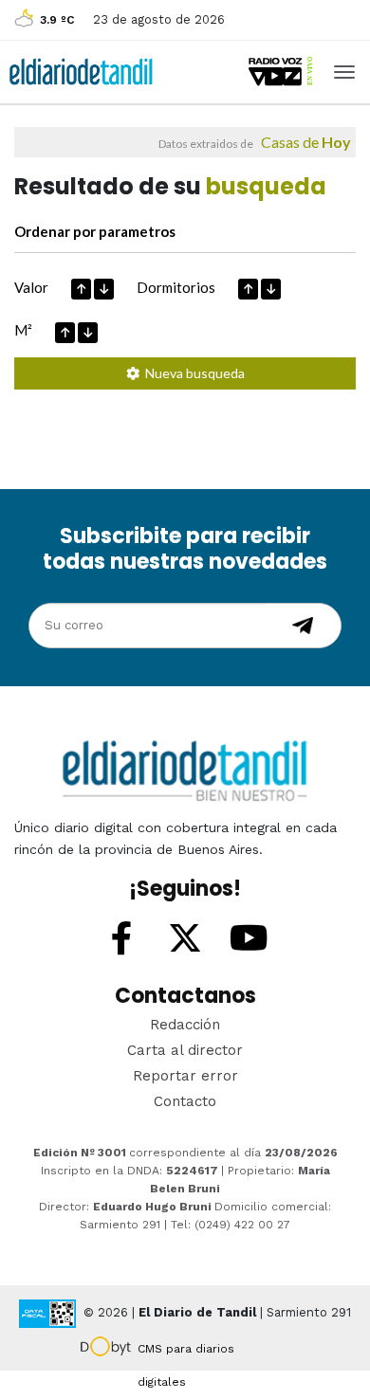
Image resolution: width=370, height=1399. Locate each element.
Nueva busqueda (192, 373)
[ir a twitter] (185, 939)
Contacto (185, 1101)
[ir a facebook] (121, 939)
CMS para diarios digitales (186, 1351)
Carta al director (185, 1050)
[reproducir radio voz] (282, 71)
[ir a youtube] (248, 939)
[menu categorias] (344, 70)
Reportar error (185, 1075)
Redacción (185, 1024)
